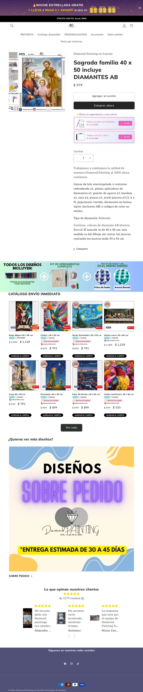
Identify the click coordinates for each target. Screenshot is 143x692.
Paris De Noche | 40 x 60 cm (86, 397)
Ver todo (71, 427)
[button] (12, 25)
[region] (71, 8)
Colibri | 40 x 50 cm (50, 338)
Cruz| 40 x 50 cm (17, 394)
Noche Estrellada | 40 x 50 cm (86, 338)
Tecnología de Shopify (55, 690)
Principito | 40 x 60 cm (52, 397)
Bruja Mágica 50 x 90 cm (21, 335)
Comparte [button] (82, 249)
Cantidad (78, 151)
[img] (71, 593)
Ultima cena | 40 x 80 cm (116, 335)
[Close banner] (140, 8)
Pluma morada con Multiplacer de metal (102, 122)
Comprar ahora (104, 105)
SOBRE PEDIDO (19, 576)
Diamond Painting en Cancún (30, 690)
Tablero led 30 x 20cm (98, 135)
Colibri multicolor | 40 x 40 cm (119, 397)
